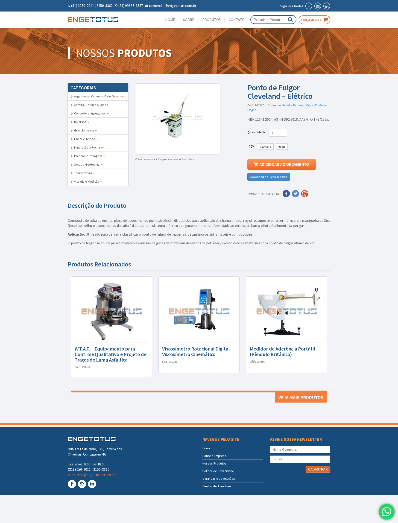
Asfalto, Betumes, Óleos (91, 105)
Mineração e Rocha (87, 147)
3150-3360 (105, 5)
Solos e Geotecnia (86, 164)
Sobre (188, 19)
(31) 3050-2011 (82, 5)
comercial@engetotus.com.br (172, 5)
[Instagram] (318, 6)
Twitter (295, 193)
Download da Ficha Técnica (268, 177)
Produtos (211, 19)
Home (170, 19)
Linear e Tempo (84, 139)
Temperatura (83, 173)
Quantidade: (257, 132)
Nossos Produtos (214, 463)
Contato (237, 19)
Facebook (286, 193)
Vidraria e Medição (86, 181)
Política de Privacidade (218, 471)
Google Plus (304, 193)
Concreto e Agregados (89, 113)
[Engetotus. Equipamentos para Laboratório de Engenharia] (98, 19)
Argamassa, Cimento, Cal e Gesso (97, 96)
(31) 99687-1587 (130, 5)
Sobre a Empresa (214, 456)
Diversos (80, 122)
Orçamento (312, 20)
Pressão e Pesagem (88, 156)
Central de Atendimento (218, 486)
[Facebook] (309, 6)
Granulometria (83, 130)
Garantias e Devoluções (218, 478)
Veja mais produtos (300, 397)
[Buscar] (290, 19)
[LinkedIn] (326, 6)
